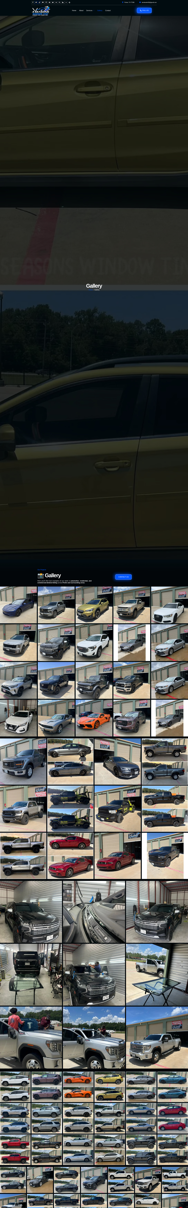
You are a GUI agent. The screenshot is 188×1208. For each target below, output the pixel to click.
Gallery (99, 10)
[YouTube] (42, 2)
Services (89, 10)
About (81, 10)
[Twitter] (36, 2)
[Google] (69, 2)
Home (74, 10)
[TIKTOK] (39, 2)
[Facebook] (32, 2)
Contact (108, 10)
